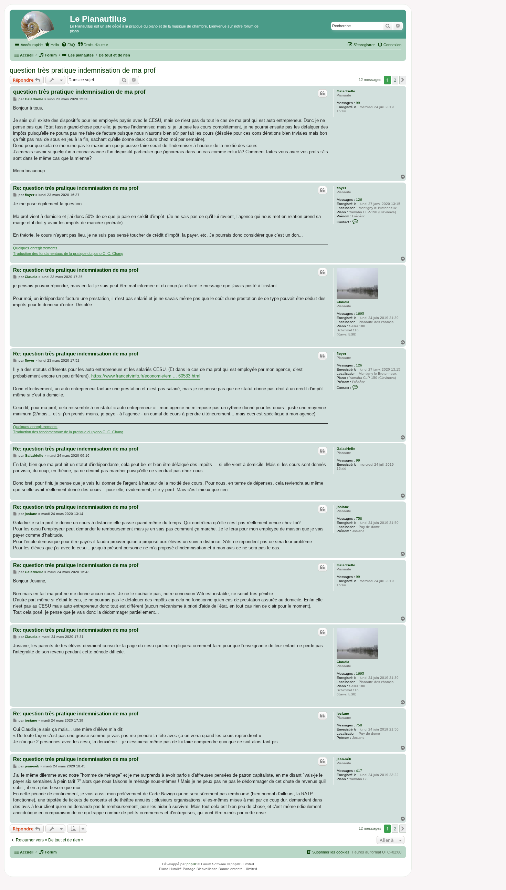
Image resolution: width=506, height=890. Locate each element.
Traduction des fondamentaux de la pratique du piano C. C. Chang (68, 253)
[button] (402, 80)
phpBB (192, 864)
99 (358, 103)
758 (359, 518)
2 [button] (395, 80)
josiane (343, 507)
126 (359, 199)
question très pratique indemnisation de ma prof (83, 70)
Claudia (343, 302)
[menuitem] (51, 45)
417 (359, 771)
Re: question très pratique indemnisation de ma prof (75, 188)
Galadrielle (346, 91)
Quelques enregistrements (35, 248)
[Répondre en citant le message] (322, 93)
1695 (360, 313)
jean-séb (344, 759)
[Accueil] (40, 25)
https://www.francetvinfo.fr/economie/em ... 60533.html (145, 376)
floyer (341, 188)
